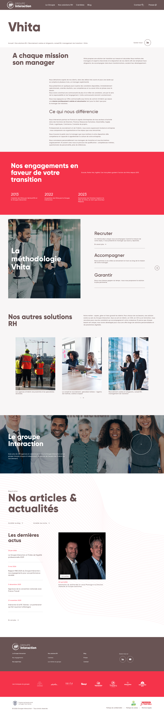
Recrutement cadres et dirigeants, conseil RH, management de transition (55, 43)
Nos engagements (17, 657)
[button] (83, 397)
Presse (151, 5)
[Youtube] (130, 659)
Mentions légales (147, 708)
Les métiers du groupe (54, 662)
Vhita (86, 58)
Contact (137, 5)
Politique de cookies (132, 708)
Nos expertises (16, 662)
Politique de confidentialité (114, 708)
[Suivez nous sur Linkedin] (147, 42)
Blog (89, 5)
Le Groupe (50, 5)
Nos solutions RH (65, 5)
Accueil (10, 43)
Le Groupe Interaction (19, 653)
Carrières (80, 5)
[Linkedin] (123, 659)
